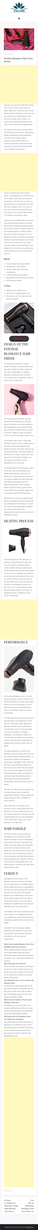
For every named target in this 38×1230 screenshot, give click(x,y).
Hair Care (8, 1191)
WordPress (30, 1227)
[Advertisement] (19, 84)
